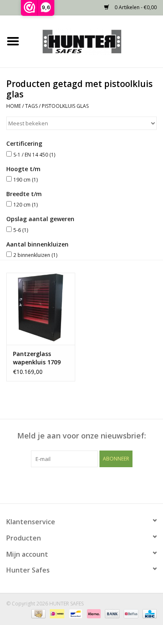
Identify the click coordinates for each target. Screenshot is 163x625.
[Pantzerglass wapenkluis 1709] (40, 309)
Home (13, 106)
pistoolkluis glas (65, 106)
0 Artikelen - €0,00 (135, 7)
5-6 (20, 230)
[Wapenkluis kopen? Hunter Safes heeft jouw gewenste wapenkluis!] (94, 41)
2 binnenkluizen (35, 255)
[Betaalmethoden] (37, 613)
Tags (31, 106)
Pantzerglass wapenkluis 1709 (37, 358)
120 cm (25, 204)
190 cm (25, 179)
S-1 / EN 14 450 (34, 154)
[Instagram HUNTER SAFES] (96, 484)
